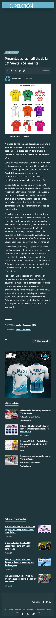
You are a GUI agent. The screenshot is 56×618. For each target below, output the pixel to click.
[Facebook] (43, 602)
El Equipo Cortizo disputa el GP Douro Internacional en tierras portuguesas (18, 546)
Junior (22, 450)
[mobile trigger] (7, 5)
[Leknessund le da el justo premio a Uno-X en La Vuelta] (11, 414)
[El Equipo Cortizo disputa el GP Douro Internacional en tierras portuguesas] (44, 546)
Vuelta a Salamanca (23, 329)
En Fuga (37, 417)
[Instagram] (50, 602)
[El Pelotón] (22, 5)
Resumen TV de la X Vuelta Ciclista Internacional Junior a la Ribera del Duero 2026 (34, 444)
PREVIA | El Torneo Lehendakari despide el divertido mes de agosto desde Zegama (19, 562)
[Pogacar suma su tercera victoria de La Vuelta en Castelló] (11, 460)
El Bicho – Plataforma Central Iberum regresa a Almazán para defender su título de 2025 (34, 429)
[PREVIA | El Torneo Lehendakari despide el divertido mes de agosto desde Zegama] (44, 562)
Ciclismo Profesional (27, 417)
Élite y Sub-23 (11, 53)
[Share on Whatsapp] (20, 70)
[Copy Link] (24, 70)
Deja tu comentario (43, 341)
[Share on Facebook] (11, 70)
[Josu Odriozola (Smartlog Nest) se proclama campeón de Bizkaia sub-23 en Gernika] (44, 578)
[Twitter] (47, 602)
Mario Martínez (17, 78)
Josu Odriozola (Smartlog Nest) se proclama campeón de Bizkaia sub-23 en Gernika (20, 579)
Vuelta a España (25, 420)
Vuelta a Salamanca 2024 (26, 325)
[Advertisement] (28, 29)
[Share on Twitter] (15, 70)
